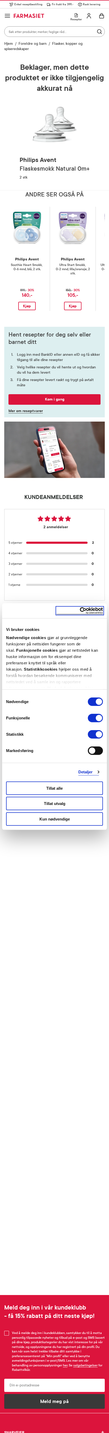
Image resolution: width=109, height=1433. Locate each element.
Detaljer (85, 772)
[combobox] (54, 31)
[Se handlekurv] (101, 15)
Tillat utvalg (54, 803)
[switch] (95, 718)
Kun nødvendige (54, 819)
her (65, 1365)
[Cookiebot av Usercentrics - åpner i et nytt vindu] (80, 610)
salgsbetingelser (85, 1365)
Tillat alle (54, 788)
